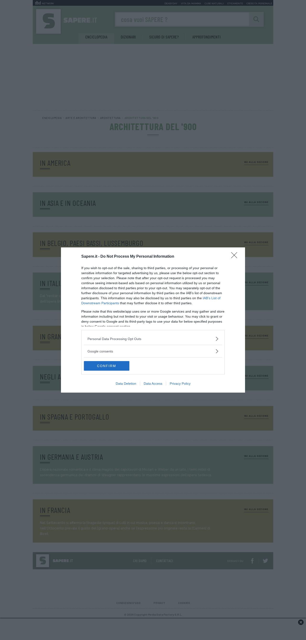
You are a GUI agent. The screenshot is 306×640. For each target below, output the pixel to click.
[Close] (235, 256)
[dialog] (153, 320)
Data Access (153, 383)
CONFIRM (106, 366)
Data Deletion (126, 383)
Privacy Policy (180, 383)
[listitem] (153, 338)
